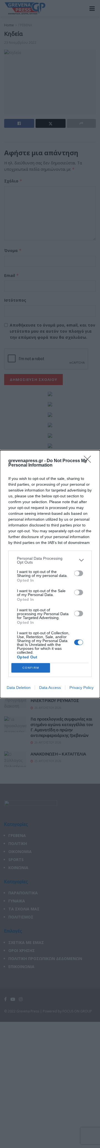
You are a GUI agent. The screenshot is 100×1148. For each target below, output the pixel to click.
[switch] (78, 573)
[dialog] (50, 574)
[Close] (89, 461)
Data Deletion (19, 687)
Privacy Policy (81, 687)
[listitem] (50, 560)
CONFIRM (30, 667)
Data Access (50, 687)
